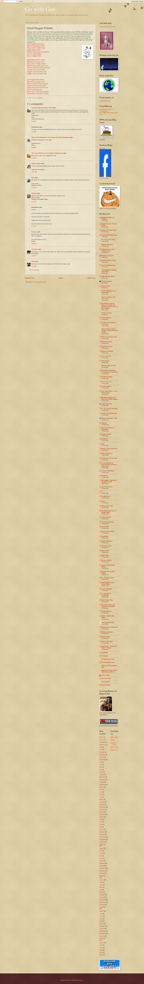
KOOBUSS (104, 439)
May (100, 767)
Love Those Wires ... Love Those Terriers (109, 391)
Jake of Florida (115, 743)
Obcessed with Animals (108, 365)
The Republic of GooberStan (106, 594)
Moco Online (105, 550)
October (101, 757)
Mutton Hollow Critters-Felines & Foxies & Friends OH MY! (109, 330)
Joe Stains (34, 249)
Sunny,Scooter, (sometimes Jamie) (42, 107)
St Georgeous (105, 681)
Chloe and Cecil (106, 356)
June (100, 749)
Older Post (91, 278)
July (100, 747)
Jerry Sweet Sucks (107, 487)
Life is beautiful (106, 517)
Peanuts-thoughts (106, 589)
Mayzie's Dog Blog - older (109, 418)
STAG (33, 261)
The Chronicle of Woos (108, 239)
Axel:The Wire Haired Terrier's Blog (107, 583)
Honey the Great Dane (108, 659)
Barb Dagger (102, 148)
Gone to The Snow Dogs (108, 230)
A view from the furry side (109, 458)
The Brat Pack (105, 496)
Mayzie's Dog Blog (107, 244)
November (102, 754)
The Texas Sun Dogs (107, 522)
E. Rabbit (115, 737)
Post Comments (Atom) (39, 282)
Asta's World (105, 361)
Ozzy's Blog (105, 526)
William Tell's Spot (107, 506)
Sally (103, 444)
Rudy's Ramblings (107, 541)
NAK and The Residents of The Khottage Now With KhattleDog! (50, 137)
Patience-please (36, 163)
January (101, 739)
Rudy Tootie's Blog (107, 600)
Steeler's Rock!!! (106, 434)
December (102, 742)
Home (60, 278)
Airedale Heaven (106, 386)
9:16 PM (33, 158)
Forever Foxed (105, 286)
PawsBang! (104, 536)
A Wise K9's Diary (106, 404)
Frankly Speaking (106, 281)
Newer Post (29, 278)
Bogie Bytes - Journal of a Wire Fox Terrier (109, 647)
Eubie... (103, 501)
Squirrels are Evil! (106, 346)
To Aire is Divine (106, 313)
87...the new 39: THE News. (109, 408)
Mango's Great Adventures (109, 448)
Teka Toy (115, 750)
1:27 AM (33, 266)
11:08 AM (34, 187)
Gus (114, 740)
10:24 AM (34, 172)
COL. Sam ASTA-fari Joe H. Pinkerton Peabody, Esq (47, 153)
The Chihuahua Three (108, 662)
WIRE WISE (105, 555)
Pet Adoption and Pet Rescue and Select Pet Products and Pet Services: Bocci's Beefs (109, 306)
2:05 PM (33, 256)
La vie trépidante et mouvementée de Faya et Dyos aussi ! (109, 464)
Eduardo (34, 193)
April (100, 769)
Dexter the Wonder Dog (108, 265)
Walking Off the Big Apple (109, 235)
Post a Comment (34, 270)
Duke (32, 177)
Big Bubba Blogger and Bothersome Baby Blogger (109, 398)
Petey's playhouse (106, 453)
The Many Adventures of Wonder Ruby (108, 511)
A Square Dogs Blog (107, 471)
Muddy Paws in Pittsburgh (109, 627)
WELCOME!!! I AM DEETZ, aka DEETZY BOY (109, 481)
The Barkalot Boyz (107, 377)
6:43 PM (33, 243)
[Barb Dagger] (105, 176)
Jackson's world (106, 546)
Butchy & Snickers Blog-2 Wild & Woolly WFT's (109, 671)
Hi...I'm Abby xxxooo (107, 577)
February (101, 752)
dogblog (104, 423)
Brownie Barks (105, 685)
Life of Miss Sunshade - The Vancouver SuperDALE (109, 371)
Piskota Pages (105, 636)
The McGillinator (106, 611)
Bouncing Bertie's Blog (108, 260)
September (102, 744)
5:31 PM (33, 132)
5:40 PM (33, 147)
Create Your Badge (103, 178)
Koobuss (34, 232)
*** (102, 491)
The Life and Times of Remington (108, 428)
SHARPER (104, 652)
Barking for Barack (107, 632)
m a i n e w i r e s (106, 381)
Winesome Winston (107, 351)
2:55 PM (33, 201)
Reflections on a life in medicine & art (108, 250)
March (101, 737)
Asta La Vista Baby (107, 641)
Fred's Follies (105, 675)
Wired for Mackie (106, 560)
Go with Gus (40, 9)
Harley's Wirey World (107, 531)
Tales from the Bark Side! (109, 337)
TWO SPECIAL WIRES (108, 276)
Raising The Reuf (106, 341)
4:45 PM (33, 226)
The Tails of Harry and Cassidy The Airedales (108, 605)
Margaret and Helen (107, 255)
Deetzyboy (104, 475)
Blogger (81, 980)
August (101, 787)
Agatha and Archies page (109, 413)
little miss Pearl (106, 678)
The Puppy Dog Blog (107, 622)
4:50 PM (33, 121)
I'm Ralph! (104, 656)
